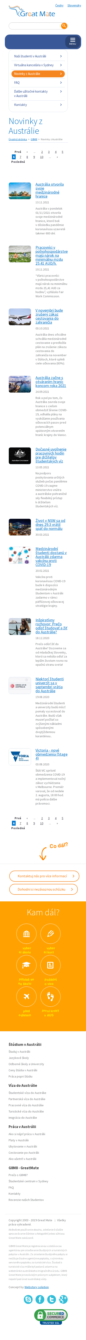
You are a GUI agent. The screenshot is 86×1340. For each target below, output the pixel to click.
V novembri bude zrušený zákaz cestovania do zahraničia (49, 316)
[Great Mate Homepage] (32, 11)
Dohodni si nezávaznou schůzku (42, 889)
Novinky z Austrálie (27, 74)
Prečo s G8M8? (18, 1175)
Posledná (18, 162)
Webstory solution (36, 1287)
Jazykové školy (19, 1058)
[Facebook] (40, 1299)
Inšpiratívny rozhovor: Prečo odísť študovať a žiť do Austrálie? (51, 625)
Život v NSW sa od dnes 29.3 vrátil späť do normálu (50, 524)
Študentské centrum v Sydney (28, 1181)
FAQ (17, 82)
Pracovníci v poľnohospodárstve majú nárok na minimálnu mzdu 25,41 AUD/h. (52, 255)
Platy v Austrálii (19, 1140)
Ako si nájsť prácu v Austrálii (27, 1134)
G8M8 (34, 139)
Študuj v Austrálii (19, 1052)
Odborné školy (18, 1064)
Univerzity (37, 1064)
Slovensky (74, 5)
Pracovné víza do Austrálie (26, 1105)
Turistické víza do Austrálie (26, 1111)
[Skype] (28, 1299)
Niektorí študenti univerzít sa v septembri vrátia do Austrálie (50, 684)
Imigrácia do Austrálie (23, 1118)
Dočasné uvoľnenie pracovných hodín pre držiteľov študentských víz (51, 455)
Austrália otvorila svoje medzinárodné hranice (50, 190)
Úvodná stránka (18, 139)
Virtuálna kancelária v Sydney (34, 65)
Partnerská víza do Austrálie (27, 1099)
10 (41, 157)
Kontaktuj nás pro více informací (42, 876)
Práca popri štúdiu (20, 1076)
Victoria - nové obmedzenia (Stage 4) (51, 754)
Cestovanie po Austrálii (24, 1153)
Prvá (18, 152)
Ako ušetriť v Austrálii (22, 1159)
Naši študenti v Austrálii (30, 56)
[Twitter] (51, 1299)
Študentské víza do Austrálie (27, 1093)
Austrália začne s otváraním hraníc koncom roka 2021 (51, 381)
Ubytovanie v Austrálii (23, 1146)
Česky (59, 5)
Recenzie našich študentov (26, 1200)
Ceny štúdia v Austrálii (23, 1070)
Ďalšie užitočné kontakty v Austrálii (31, 93)
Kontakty (20, 105)
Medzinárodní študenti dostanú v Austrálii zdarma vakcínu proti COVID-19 (51, 556)
